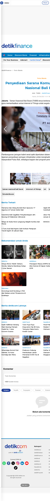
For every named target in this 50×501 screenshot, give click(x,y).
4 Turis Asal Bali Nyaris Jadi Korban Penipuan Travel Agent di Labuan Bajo (19, 230)
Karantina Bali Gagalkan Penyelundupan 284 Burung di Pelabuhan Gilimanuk (18, 216)
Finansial (33, 55)
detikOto (37, 470)
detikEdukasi (38, 452)
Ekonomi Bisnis (21, 55)
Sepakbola (37, 467)
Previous (5, 129)
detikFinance (6, 70)
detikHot (37, 461)
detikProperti (38, 472)
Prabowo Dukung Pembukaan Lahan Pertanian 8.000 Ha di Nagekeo (30, 353)
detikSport (37, 464)
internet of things (33, 189)
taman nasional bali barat (12, 189)
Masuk (45, 3)
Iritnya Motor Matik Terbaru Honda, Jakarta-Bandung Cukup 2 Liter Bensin (14, 266)
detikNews (37, 450)
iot (45, 189)
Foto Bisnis (18, 70)
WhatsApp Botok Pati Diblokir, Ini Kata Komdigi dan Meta (10, 352)
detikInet (37, 458)
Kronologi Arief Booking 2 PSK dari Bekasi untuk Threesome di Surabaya (14, 293)
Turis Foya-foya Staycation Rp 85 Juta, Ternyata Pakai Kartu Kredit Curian (31, 328)
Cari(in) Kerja (35, 60)
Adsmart (23, 60)
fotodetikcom (8, 194)
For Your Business (11, 60)
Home (10, 55)
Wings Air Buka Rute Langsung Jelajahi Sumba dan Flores (21, 223)
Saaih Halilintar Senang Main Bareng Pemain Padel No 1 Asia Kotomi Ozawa (10, 328)
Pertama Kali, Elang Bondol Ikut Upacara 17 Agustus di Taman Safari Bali (18, 209)
